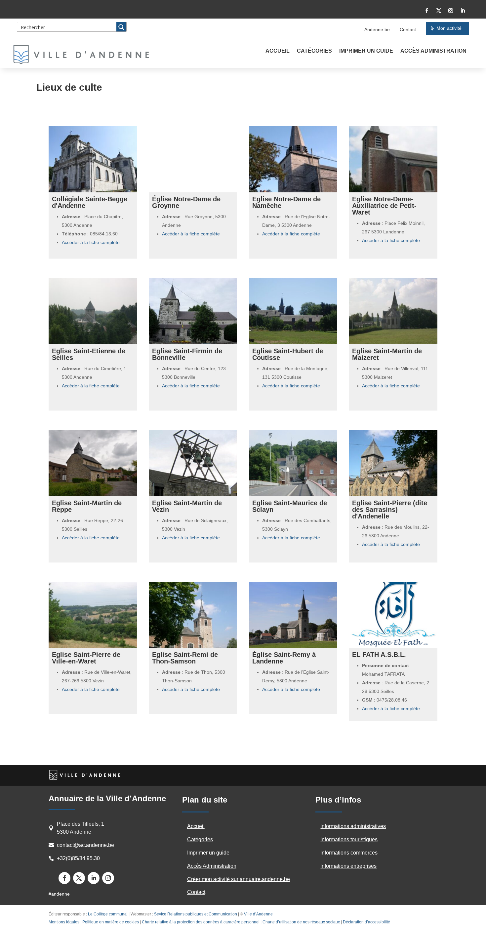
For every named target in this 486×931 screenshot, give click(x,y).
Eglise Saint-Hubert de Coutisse (287, 354)
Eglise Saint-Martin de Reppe (87, 506)
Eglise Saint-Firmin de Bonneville (187, 354)
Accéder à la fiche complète (91, 242)
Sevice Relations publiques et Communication (195, 914)
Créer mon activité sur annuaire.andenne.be (238, 879)
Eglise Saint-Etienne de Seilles (88, 354)
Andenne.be (377, 29)
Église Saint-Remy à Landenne (284, 658)
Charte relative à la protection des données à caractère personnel (201, 922)
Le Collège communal (108, 914)
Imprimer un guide (366, 51)
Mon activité (449, 28)
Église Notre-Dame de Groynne (186, 202)
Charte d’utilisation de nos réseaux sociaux (301, 922)
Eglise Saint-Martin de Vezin (187, 506)
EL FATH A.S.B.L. (379, 654)
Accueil (277, 51)
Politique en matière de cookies (110, 922)
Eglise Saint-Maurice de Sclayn (289, 506)
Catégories (314, 51)
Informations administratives (353, 826)
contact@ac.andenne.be (85, 845)
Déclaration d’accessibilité (366, 922)
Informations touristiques (349, 839)
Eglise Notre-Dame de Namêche (286, 202)
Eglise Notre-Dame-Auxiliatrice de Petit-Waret (384, 205)
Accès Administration (433, 51)
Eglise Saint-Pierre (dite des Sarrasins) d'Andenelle (389, 509)
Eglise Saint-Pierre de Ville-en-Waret (86, 658)
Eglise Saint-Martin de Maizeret (387, 354)
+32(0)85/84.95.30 (78, 858)
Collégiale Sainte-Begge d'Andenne (89, 202)
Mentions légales (64, 922)
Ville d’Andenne (258, 914)
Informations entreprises (348, 866)
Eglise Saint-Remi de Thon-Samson (185, 658)
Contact (408, 29)
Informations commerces (349, 853)
